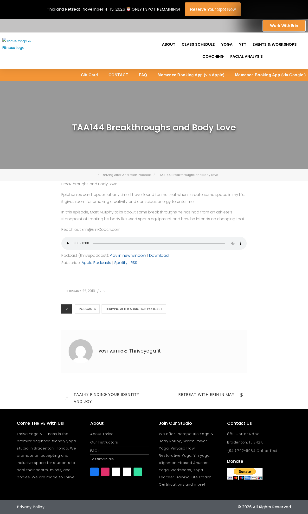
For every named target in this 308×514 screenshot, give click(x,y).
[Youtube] (116, 472)
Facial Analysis (246, 56)
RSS (134, 262)
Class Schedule (198, 44)
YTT (242, 44)
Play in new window (128, 255)
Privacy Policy (31, 507)
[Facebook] (94, 472)
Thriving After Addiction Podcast (133, 309)
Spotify (121, 262)
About (168, 44)
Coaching (213, 56)
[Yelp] (127, 472)
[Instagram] (105, 472)
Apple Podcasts (96, 262)
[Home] (94, 175)
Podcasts (87, 309)
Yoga (226, 44)
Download (159, 255)
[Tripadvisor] (138, 472)
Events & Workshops (275, 44)
